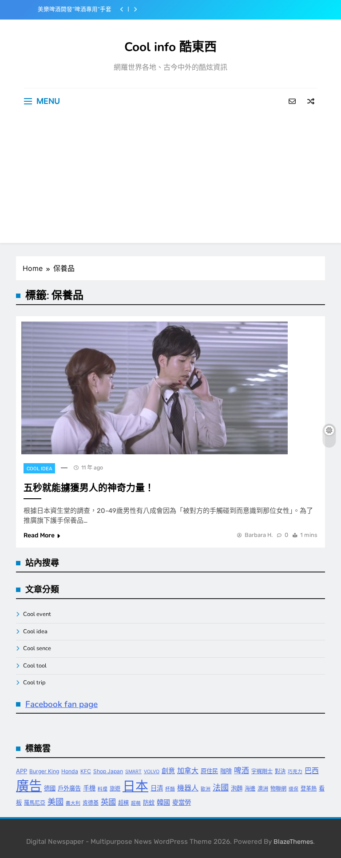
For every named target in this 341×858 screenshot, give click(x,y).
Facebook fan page (61, 704)
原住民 (209, 771)
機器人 (187, 788)
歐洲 (205, 789)
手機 (89, 788)
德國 (50, 788)
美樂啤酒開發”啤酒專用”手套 (74, 9)
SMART (133, 772)
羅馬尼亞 (34, 802)
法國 (221, 787)
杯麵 (170, 789)
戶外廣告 (69, 788)
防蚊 (149, 802)
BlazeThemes (293, 842)
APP (21, 771)
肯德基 (91, 802)
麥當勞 (181, 802)
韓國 (163, 802)
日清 (157, 788)
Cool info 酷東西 (170, 47)
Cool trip (34, 683)
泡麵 (236, 788)
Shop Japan (108, 771)
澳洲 (263, 788)
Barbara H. (259, 535)
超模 (123, 802)
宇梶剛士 (262, 771)
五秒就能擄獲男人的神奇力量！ (89, 487)
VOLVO (151, 772)
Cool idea (39, 469)
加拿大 (187, 771)
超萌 (136, 803)
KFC (85, 771)
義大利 (73, 803)
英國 (108, 801)
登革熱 (309, 788)
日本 (135, 786)
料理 (102, 789)
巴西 (312, 771)
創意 (168, 771)
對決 (280, 771)
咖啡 (226, 771)
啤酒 (241, 770)
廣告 (29, 786)
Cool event (37, 614)
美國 (55, 801)
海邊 (250, 788)
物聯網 (278, 788)
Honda (69, 771)
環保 (293, 789)
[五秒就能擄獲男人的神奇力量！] (154, 388)
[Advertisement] (170, 181)
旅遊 (115, 788)
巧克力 (295, 772)
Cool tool (35, 666)
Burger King (44, 771)
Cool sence (37, 648)
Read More (39, 535)
